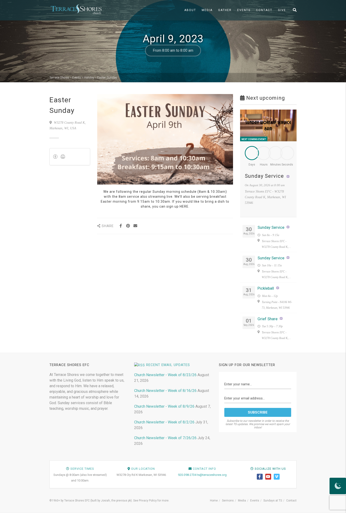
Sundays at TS (272, 500)
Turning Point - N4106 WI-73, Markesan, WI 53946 (277, 304)
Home (214, 500)
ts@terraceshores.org (212, 475)
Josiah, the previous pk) (116, 500)
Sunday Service (264, 176)
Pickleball (265, 288)
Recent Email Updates (168, 365)
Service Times (82, 468)
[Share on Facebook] (121, 226)
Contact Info (204, 468)
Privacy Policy (148, 500)
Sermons (228, 500)
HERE (184, 206)
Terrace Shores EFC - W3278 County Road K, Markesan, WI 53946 (275, 245)
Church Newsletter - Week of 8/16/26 (165, 390)
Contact (264, 10)
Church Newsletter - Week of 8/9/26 (164, 406)
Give (282, 10)
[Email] (135, 226)
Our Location (143, 468)
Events (243, 10)
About (190, 10)
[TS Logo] (76, 9)
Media (207, 10)
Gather (225, 10)
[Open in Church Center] (288, 176)
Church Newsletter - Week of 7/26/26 (165, 438)
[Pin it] (128, 226)
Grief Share (267, 318)
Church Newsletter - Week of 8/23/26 (165, 375)
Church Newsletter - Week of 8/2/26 (164, 422)
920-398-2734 (187, 475)
